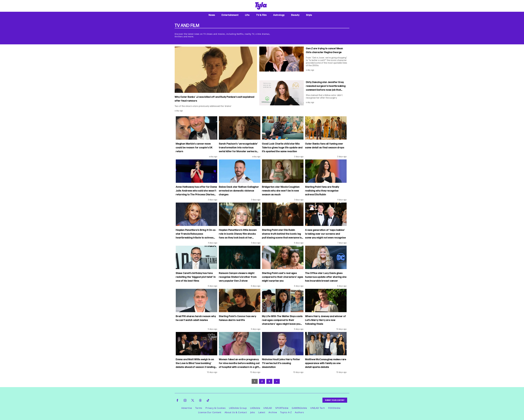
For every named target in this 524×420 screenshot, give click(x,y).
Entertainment (230, 15)
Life (247, 15)
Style (309, 15)
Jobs (252, 412)
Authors (299, 412)
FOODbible (334, 407)
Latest (261, 412)
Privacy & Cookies (216, 407)
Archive (273, 412)
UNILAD (267, 407)
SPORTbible (281, 407)
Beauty (295, 15)
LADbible (255, 407)
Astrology (279, 15)
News (212, 15)
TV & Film (261, 15)
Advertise (186, 407)
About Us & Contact (236, 412)
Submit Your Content (335, 400)
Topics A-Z (286, 412)
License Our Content (209, 412)
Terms (198, 407)
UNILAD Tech (317, 407)
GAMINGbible (299, 407)
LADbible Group (238, 407)
